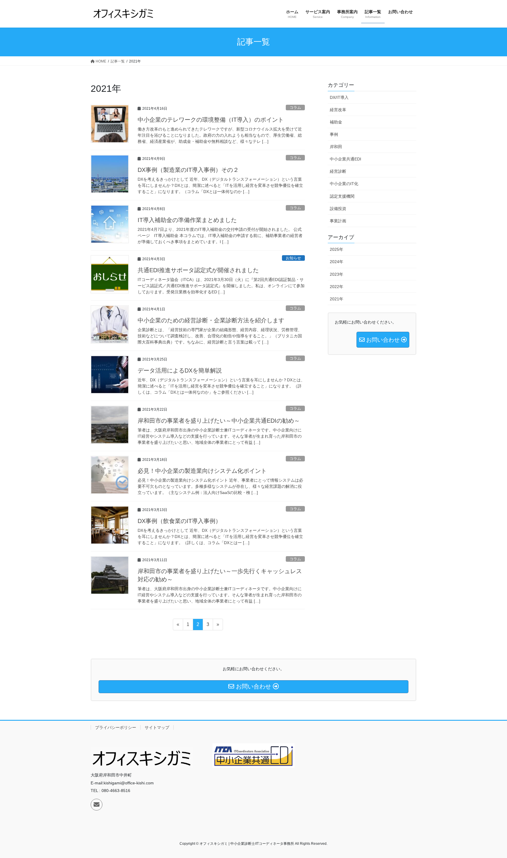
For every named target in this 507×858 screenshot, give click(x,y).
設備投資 (338, 208)
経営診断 (338, 171)
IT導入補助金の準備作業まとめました (187, 220)
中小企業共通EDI (345, 159)
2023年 (336, 274)
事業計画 (338, 221)
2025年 (336, 249)
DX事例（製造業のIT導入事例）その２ (188, 170)
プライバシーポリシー (115, 727)
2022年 (336, 286)
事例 (334, 134)
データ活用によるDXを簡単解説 (180, 370)
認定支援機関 (342, 196)
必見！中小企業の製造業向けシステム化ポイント (202, 471)
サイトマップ (157, 727)
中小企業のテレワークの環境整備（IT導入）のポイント (211, 119)
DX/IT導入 (339, 97)
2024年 (336, 261)
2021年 (336, 299)
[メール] (96, 804)
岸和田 (336, 146)
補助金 (336, 122)
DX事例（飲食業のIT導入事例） (179, 521)
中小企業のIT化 (344, 183)
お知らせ (293, 258)
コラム (295, 107)
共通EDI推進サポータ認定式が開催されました (198, 270)
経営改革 (338, 109)
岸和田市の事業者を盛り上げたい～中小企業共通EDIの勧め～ (219, 420)
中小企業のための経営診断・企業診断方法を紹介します (211, 320)
